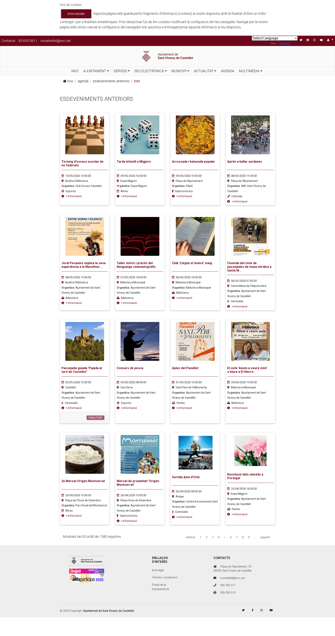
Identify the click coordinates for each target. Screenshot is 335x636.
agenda (83, 81)
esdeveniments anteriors (111, 81)
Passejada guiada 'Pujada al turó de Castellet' (81, 370)
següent (265, 537)
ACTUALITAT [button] (204, 71)
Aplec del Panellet (185, 368)
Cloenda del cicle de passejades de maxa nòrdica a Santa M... (249, 266)
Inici (69, 81)
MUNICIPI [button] (178, 71)
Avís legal (158, 570)
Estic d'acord (76, 13)
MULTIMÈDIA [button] (249, 71)
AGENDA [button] (227, 71)
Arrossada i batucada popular (193, 161)
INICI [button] (75, 71)
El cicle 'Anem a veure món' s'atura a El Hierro (247, 370)
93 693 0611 (27, 41)
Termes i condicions (164, 577)
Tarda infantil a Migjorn (134, 161)
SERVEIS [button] (120, 71)
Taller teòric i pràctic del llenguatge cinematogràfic (136, 265)
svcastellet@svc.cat (56, 41)
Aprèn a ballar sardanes (244, 161)
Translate (284, 43)
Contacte (8, 41)
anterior (190, 537)
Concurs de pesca (130, 368)
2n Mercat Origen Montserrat (83, 481)
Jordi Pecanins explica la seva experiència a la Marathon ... (83, 265)
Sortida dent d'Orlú (185, 477)
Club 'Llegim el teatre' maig (192, 263)
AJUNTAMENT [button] (94, 71)
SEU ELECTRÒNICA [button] (149, 71)
